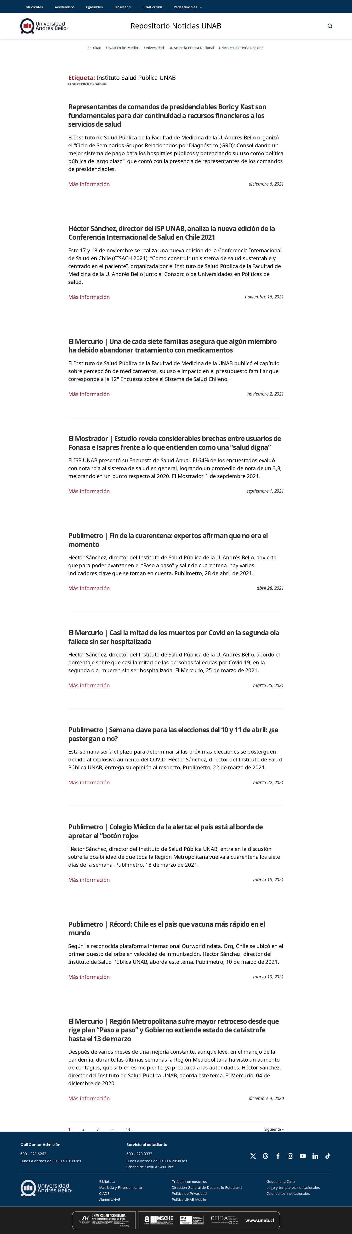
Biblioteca (123, 7)
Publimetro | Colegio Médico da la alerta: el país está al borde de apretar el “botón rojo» (165, 831)
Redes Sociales (186, 7)
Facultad (94, 47)
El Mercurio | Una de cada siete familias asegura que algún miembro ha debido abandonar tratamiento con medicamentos (172, 346)
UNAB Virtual (152, 7)
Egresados (94, 7)
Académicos (64, 7)
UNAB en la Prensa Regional (241, 47)
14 (128, 1129)
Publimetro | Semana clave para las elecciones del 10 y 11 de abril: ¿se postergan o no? (173, 734)
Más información (89, 183)
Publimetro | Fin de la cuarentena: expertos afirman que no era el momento (168, 540)
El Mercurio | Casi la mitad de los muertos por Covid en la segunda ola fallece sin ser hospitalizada (173, 637)
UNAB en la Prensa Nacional (191, 47)
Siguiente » (274, 1129)
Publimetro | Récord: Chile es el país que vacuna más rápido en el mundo (166, 928)
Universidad (154, 47)
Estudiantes (34, 7)
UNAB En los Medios (122, 47)
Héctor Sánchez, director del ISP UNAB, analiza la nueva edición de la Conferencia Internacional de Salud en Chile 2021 (171, 233)
